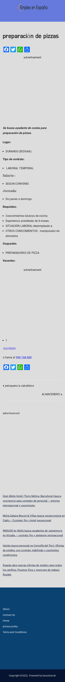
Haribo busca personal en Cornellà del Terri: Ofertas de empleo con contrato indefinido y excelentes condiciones (33, 550)
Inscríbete (9, 348)
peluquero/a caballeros (19, 385)
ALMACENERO (51, 394)
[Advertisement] (32, 92)
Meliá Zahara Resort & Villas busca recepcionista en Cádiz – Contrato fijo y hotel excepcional (34, 518)
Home (6, 620)
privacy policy (10, 626)
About (6, 609)
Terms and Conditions (15, 632)
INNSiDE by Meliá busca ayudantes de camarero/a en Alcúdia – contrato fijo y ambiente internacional (33, 533)
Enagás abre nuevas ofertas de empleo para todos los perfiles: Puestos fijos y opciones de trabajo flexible (32, 570)
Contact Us (9, 615)
